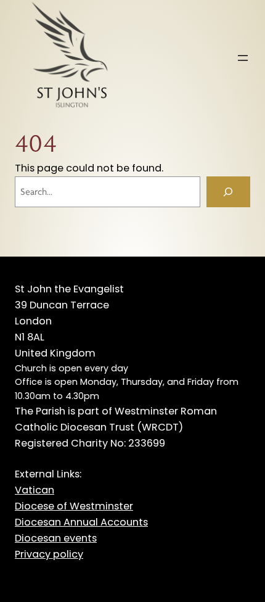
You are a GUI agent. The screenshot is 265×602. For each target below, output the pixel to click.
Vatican (34, 490)
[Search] (228, 191)
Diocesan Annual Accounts (81, 522)
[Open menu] (242, 58)
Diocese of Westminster (74, 506)
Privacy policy (49, 554)
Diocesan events (56, 538)
